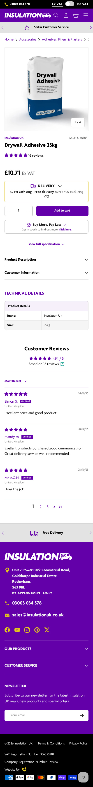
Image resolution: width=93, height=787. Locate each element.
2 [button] (40, 507)
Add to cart (62, 210)
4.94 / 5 (58, 359)
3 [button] (48, 507)
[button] (76, 15)
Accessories (27, 39)
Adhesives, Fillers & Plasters (62, 39)
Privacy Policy (78, 743)
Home (9, 39)
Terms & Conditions (51, 743)
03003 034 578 (20, 4)
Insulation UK (14, 138)
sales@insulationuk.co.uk (38, 615)
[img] (16, 394)
